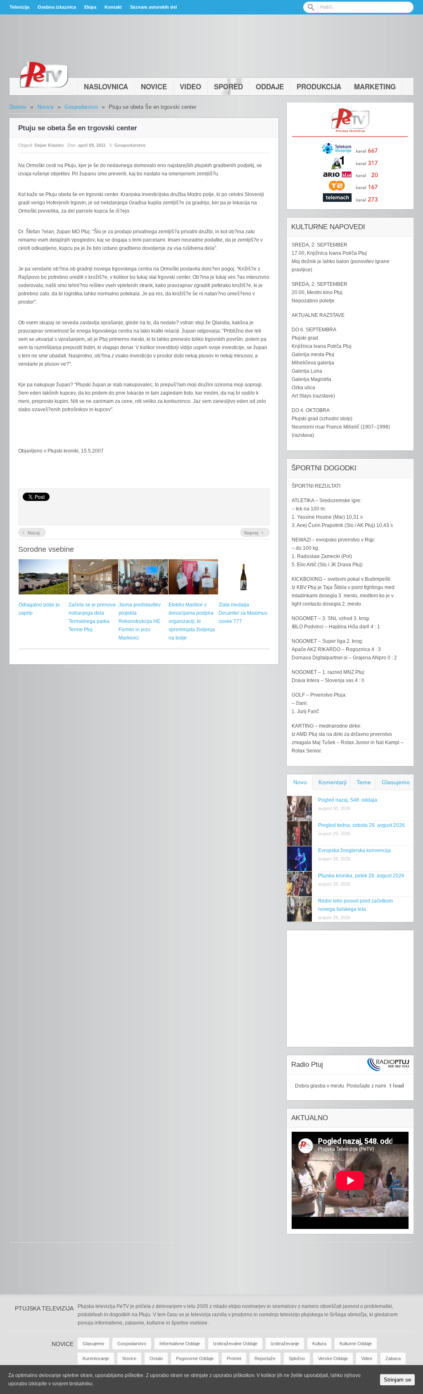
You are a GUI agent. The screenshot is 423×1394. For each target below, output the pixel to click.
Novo (300, 782)
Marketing (375, 86)
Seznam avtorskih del (153, 7)
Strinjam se (397, 1380)
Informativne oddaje (179, 1343)
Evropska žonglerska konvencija (354, 850)
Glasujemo (396, 782)
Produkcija (319, 86)
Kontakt (113, 7)
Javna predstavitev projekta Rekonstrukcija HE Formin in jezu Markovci (140, 621)
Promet (234, 1358)
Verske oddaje (333, 1358)
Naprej (254, 532)
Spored (228, 86)
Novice (154, 86)
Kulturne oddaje (356, 1343)
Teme (363, 782)
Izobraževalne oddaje (235, 1343)
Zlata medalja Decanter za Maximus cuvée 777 (243, 613)
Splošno (297, 1358)
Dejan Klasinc (49, 145)
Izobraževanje (285, 1343)
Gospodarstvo (81, 107)
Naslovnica (106, 86)
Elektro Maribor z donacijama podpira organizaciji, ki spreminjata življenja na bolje (192, 621)
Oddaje (270, 86)
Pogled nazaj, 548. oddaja (347, 800)
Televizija (19, 7)
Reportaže (265, 1358)
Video (190, 86)
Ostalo (156, 1358)
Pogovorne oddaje (195, 1358)
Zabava (393, 1358)
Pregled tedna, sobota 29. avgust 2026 (361, 825)
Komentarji (332, 782)
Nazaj (31, 532)
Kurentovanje (96, 1358)
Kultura (319, 1343)
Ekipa (90, 7)
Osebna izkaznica (57, 7)
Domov (18, 107)
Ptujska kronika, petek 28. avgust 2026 (361, 876)
